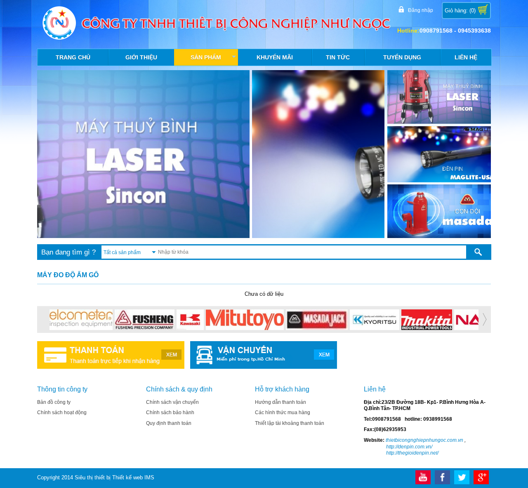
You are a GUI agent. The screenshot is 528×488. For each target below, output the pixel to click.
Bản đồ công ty (54, 402)
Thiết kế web (127, 477)
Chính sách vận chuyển (172, 402)
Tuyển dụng (402, 57)
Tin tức (338, 57)
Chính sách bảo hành (170, 412)
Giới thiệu (141, 57)
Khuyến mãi (275, 57)
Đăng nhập (420, 10)
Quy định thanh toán (168, 423)
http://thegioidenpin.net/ (412, 453)
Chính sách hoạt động (62, 412)
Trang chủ (73, 57)
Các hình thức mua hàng (282, 412)
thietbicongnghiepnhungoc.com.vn (423, 440)
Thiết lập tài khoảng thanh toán (289, 423)
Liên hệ (466, 57)
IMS (149, 477)
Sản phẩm (214, 59)
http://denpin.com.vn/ (409, 447)
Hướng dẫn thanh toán (280, 402)
